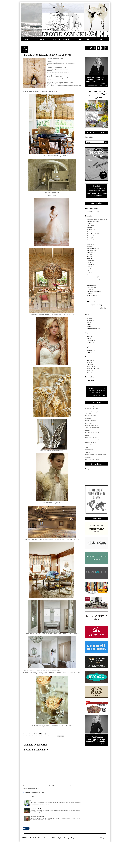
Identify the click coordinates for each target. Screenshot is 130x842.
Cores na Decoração (36, 736)
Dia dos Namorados (91, 368)
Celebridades (90, 320)
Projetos (89, 272)
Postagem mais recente (28, 785)
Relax (88, 281)
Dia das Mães (90, 366)
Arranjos (89, 223)
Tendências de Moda (92, 328)
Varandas (89, 293)
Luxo (88, 268)
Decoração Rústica (52, 736)
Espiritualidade (90, 380)
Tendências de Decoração (93, 291)
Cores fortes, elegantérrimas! (37, 816)
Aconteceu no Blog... (92, 211)
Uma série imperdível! (35, 808)
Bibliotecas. (89, 229)
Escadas (89, 242)
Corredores (89, 235)
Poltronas (89, 270)
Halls (88, 256)
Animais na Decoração (92, 221)
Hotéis (88, 336)
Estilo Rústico (90, 252)
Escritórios (89, 244)
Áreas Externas (90, 295)
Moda (88, 326)
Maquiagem (89, 324)
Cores (30, 736)
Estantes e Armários (91, 248)
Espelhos (89, 246)
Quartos (89, 275)
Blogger (73, 838)
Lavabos (89, 262)
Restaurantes (90, 283)
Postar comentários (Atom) (33, 788)
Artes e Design (90, 225)
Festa (88, 254)
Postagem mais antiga (75, 785)
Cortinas (89, 238)
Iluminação (89, 260)
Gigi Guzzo (60, 838)
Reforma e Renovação (92, 279)
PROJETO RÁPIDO (83, 39)
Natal (88, 372)
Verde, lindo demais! (35, 801)
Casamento (89, 364)
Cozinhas (89, 240)
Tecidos (89, 289)
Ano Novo (89, 360)
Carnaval (89, 362)
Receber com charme (92, 277)
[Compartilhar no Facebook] (62, 736)
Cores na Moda (44, 736)
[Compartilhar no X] (60, 736)
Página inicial (52, 785)
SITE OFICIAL (40, 39)
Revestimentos (90, 285)
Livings (88, 266)
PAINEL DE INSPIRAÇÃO (61, 39)
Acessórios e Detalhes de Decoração (95, 219)
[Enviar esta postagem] (45, 733)
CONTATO (99, 39)
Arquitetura (89, 350)
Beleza (88, 318)
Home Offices (90, 258)
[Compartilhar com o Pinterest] (63, 736)
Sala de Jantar (90, 287)
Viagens (89, 342)
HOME (26, 39)
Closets (88, 231)
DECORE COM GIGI (28, 838)
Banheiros (89, 227)
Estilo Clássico (90, 250)
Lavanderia (89, 264)
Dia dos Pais (90, 370)
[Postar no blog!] (59, 736)
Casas (88, 352)
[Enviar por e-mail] (58, 736)
